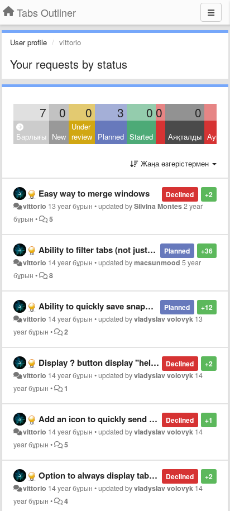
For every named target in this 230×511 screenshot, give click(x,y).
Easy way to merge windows (94, 193)
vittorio (34, 206)
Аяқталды (185, 136)
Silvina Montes (158, 206)
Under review (81, 131)
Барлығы (31, 136)
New (59, 136)
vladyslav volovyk (163, 319)
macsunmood (157, 262)
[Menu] (211, 12)
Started (141, 136)
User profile (28, 42)
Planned (111, 136)
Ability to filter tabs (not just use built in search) (131, 249)
